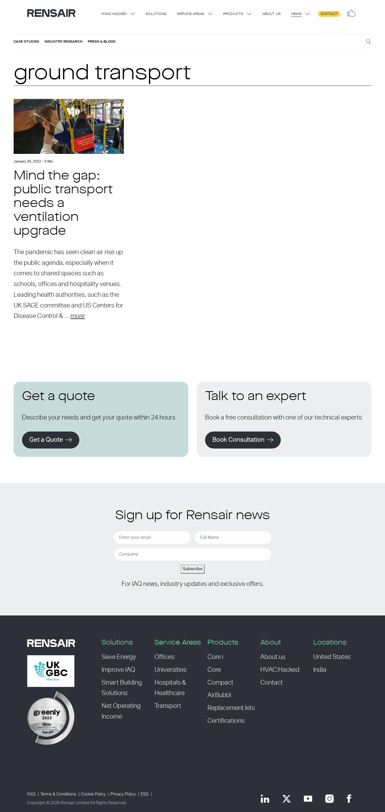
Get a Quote (46, 440)
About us (271, 14)
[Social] (351, 13)
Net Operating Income (121, 711)
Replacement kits (231, 708)
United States (332, 657)
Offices (164, 657)
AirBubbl (219, 695)
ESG (144, 794)
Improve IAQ (118, 670)
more (77, 316)
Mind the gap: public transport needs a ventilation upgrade (63, 204)
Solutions (156, 14)
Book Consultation (238, 440)
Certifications (226, 721)
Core (214, 670)
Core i (215, 657)
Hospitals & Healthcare (170, 688)
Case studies (26, 42)
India (319, 670)
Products (233, 14)
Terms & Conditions (58, 794)
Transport (168, 706)
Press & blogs (102, 42)
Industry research (63, 42)
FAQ (31, 794)
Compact (220, 683)
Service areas (190, 14)
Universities (170, 670)
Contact (329, 14)
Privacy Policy (123, 794)
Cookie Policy (93, 794)
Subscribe (192, 569)
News (296, 14)
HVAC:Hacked (114, 14)
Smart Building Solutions (122, 688)
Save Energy (119, 657)
